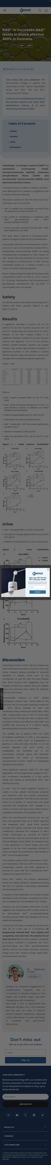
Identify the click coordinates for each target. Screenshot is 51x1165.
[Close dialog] (48, 569)
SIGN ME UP (37, 592)
